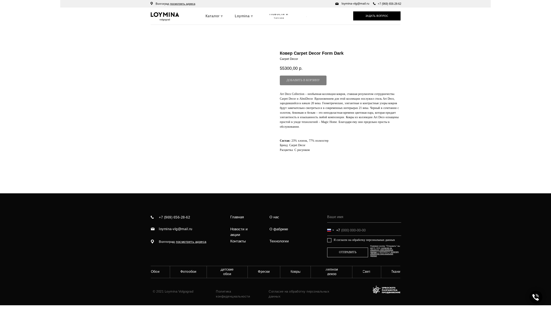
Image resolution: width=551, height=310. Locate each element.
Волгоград (175, 3)
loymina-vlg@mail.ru (355, 3)
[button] (377, 15)
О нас (274, 217)
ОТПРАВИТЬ (347, 252)
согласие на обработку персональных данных (381, 250)
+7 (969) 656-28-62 (389, 3)
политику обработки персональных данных (384, 254)
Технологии (279, 241)
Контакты (238, 241)
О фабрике (278, 229)
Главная (237, 217)
